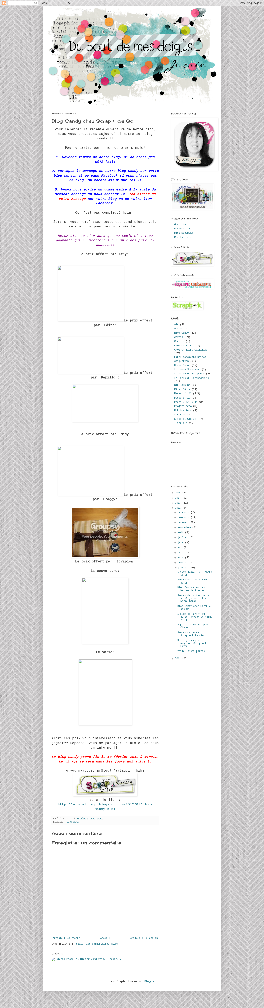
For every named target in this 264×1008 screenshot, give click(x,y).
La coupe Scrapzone (187, 369)
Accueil (105, 938)
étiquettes (181, 361)
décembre (184, 512)
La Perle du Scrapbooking (191, 378)
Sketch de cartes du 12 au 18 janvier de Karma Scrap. (194, 617)
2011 (178, 658)
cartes (178, 337)
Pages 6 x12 (182, 398)
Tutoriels (180, 423)
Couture (179, 341)
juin (181, 542)
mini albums (182, 385)
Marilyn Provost (185, 237)
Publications (183, 410)
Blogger (149, 981)
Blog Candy (73, 822)
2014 (178, 498)
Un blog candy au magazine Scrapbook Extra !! (191, 643)
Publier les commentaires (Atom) (97, 944)
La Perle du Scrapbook (189, 373)
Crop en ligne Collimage (190, 349)
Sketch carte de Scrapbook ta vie (190, 634)
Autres (178, 328)
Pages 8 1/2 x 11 (185, 402)
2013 (178, 503)
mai (181, 547)
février (183, 562)
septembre (185, 527)
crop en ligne (183, 345)
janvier (183, 567)
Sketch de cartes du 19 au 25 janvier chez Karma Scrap (193, 598)
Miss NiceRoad (183, 233)
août (181, 532)
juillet (183, 537)
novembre (184, 517)
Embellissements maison (190, 357)
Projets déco (183, 406)
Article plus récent (66, 938)
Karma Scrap (182, 365)
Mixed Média (182, 389)
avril (182, 552)
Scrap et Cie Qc (185, 419)
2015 (178, 492)
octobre (183, 522)
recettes (180, 414)
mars (181, 557)
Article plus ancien (144, 938)
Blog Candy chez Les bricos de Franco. (191, 589)
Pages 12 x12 (183, 393)
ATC (176, 324)
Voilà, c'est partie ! (192, 651)
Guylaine (180, 224)
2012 (178, 507)
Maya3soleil (182, 228)
